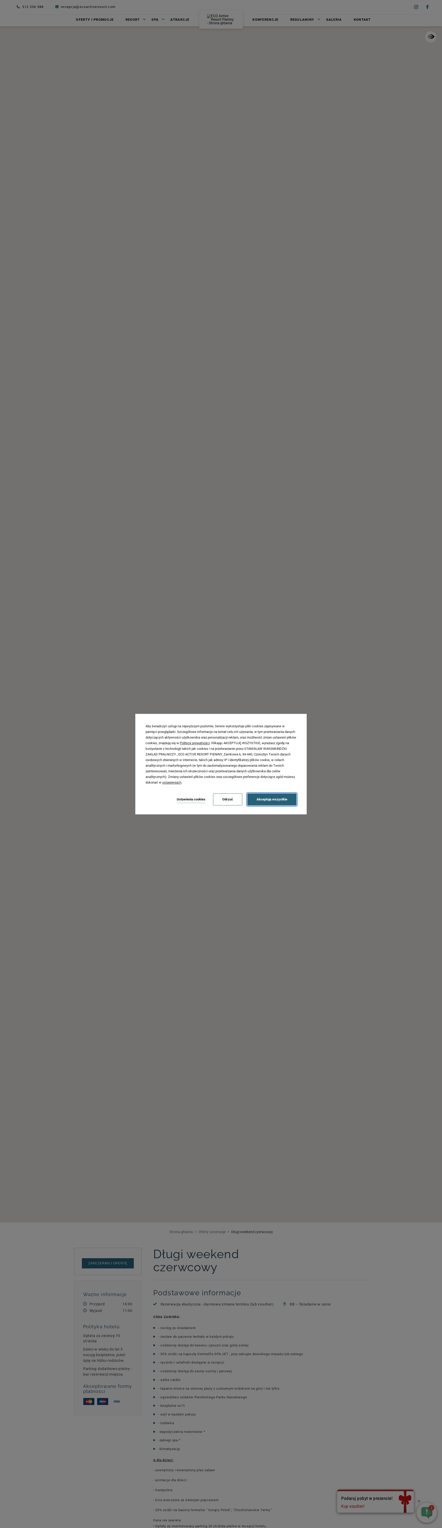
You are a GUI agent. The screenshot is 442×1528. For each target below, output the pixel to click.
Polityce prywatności (195, 743)
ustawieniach (171, 783)
